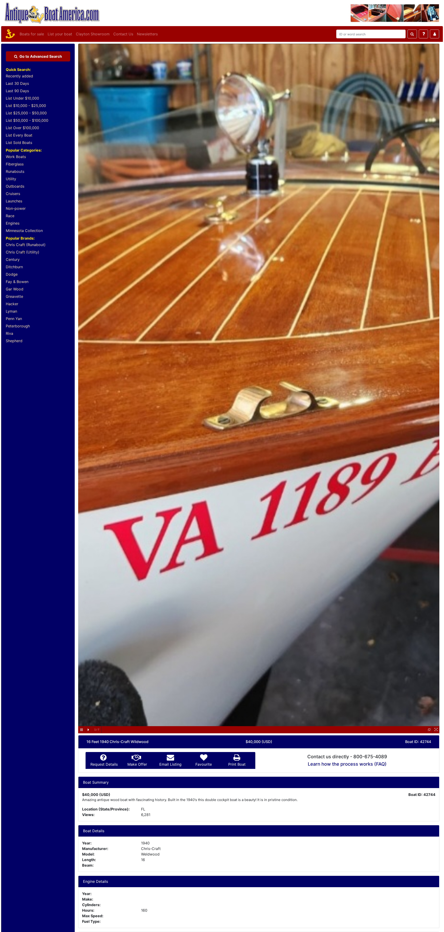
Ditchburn (14, 267)
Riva (9, 333)
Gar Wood (14, 289)
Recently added (19, 76)
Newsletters (147, 34)
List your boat (60, 34)
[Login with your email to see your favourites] (434, 34)
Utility (11, 179)
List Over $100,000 (22, 127)
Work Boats (16, 156)
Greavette (14, 296)
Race (10, 215)
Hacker (12, 304)
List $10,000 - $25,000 (26, 105)
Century (13, 259)
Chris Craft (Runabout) (26, 244)
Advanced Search (40, 56)
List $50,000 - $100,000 (27, 120)
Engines (12, 223)
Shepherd (14, 340)
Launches (14, 201)
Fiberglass (15, 164)
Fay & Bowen (17, 281)
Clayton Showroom (93, 34)
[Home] (9, 34)
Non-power (16, 208)
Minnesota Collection (24, 230)
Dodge (12, 274)
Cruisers (13, 193)
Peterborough (18, 326)
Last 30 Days (17, 83)
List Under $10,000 (22, 98)
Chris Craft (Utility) (22, 252)
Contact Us (123, 34)
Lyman (11, 311)
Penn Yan (14, 318)
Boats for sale (32, 34)
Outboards (15, 186)
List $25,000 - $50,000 (26, 113)
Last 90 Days (17, 90)
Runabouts (15, 171)
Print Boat (237, 764)
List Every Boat (19, 135)
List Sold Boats (19, 142)
